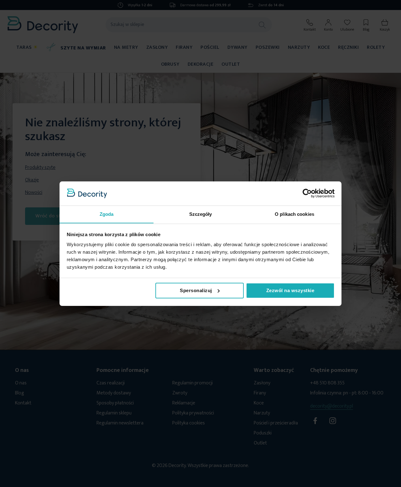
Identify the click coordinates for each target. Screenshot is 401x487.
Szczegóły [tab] (200, 213)
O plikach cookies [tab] (294, 213)
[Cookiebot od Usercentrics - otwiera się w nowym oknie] (307, 193)
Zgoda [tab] (107, 213)
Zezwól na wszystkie (290, 290)
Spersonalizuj (196, 290)
